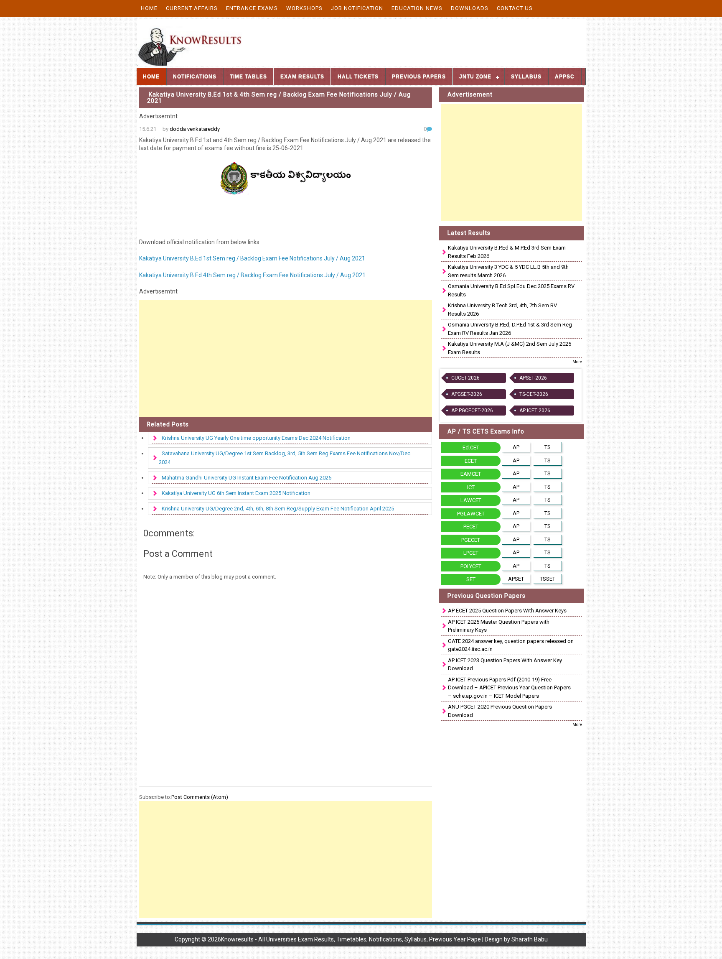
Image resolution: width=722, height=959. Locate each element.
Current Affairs (192, 8)
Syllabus (526, 76)
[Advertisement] (285, 358)
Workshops (304, 8)
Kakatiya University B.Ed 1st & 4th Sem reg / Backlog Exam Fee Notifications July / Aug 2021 (279, 97)
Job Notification (357, 8)
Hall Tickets (358, 76)
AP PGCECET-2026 (472, 410)
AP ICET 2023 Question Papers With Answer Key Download (505, 664)
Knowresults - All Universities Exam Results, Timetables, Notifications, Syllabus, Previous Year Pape (351, 939)
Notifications (194, 76)
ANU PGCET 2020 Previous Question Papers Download (500, 711)
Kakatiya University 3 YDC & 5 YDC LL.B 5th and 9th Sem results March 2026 (508, 271)
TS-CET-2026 (533, 394)
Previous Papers (419, 76)
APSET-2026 (533, 378)
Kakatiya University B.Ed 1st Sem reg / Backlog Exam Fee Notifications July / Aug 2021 (252, 258)
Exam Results (302, 76)
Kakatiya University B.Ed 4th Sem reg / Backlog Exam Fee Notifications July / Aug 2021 (252, 275)
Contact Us (515, 8)
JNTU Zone (475, 76)
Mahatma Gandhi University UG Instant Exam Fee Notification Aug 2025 (246, 477)
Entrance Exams (252, 8)
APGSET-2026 (466, 394)
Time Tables (248, 76)
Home (149, 8)
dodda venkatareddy (195, 129)
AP (516, 447)
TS (547, 447)
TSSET (547, 579)
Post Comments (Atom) (199, 797)
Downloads (469, 8)
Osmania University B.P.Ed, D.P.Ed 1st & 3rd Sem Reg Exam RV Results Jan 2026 (510, 328)
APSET (516, 579)
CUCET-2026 (465, 378)
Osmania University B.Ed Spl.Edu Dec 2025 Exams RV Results (511, 290)
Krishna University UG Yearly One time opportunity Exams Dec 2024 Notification (256, 438)
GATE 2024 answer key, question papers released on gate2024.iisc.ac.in (511, 645)
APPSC (565, 76)
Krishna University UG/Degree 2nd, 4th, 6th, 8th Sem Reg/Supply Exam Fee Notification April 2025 (278, 508)
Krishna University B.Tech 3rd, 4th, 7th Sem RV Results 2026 (502, 309)
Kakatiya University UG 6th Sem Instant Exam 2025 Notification (236, 493)
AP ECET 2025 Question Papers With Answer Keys (507, 610)
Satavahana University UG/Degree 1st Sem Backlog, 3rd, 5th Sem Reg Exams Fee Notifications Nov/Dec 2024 (284, 457)
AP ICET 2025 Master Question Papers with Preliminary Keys (498, 626)
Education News (417, 8)
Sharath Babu (529, 939)
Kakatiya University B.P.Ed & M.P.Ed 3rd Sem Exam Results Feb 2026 (507, 252)
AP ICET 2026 (534, 410)
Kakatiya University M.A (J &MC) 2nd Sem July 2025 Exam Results (509, 348)
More (577, 362)
